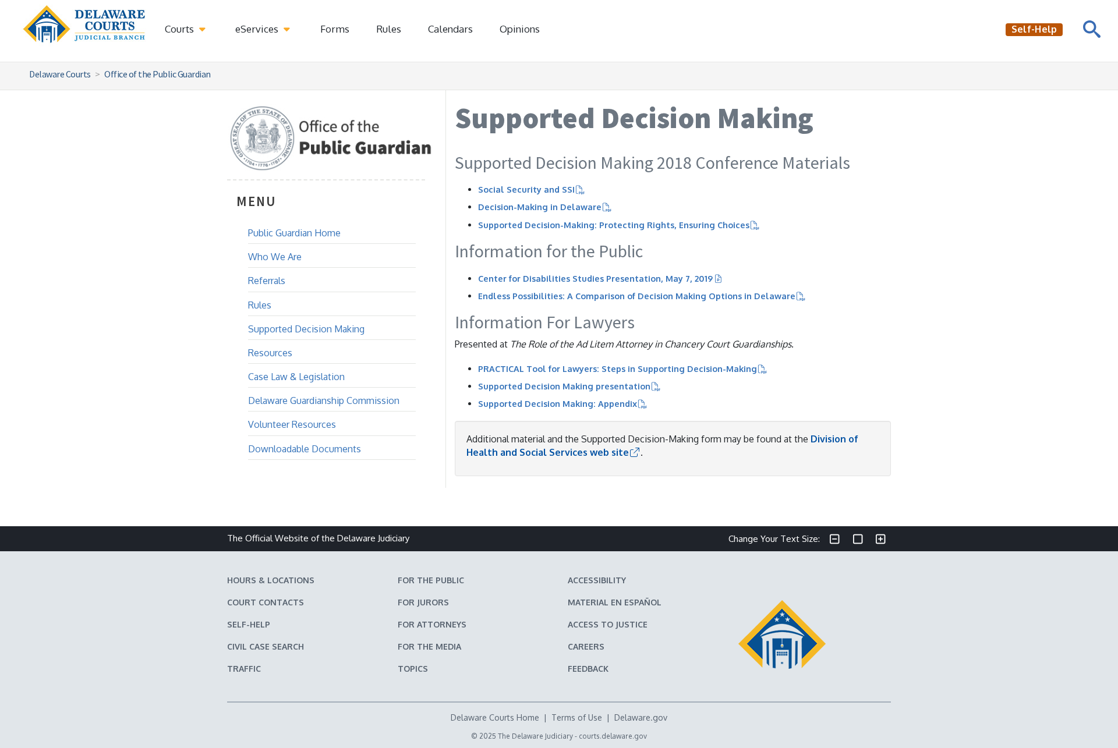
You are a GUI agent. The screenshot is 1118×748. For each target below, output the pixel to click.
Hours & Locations (270, 580)
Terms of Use (576, 717)
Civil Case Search (265, 646)
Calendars (450, 29)
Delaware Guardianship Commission (323, 400)
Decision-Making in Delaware (540, 206)
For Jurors (423, 602)
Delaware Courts (60, 74)
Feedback (588, 668)
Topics (413, 668)
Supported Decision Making (306, 329)
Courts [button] (180, 29)
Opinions (520, 29)
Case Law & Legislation (296, 376)
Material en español (614, 602)
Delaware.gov (640, 717)
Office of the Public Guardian (157, 74)
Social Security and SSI (526, 189)
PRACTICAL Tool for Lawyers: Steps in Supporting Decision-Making (617, 368)
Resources (270, 353)
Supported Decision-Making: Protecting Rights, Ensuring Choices (613, 224)
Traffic (244, 668)
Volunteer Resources (292, 424)
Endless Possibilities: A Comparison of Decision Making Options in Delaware (636, 295)
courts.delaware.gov (613, 736)
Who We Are (275, 257)
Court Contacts (265, 602)
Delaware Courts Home (495, 717)
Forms (334, 29)
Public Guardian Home (294, 233)
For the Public (431, 580)
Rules (388, 29)
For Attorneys (432, 624)
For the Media (429, 646)
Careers (586, 646)
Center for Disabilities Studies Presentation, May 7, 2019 (595, 278)
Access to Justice (608, 624)
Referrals (266, 280)
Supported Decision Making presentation (564, 386)
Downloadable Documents (304, 449)
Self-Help (248, 624)
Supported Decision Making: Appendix (557, 403)
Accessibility (597, 580)
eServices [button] (258, 29)
